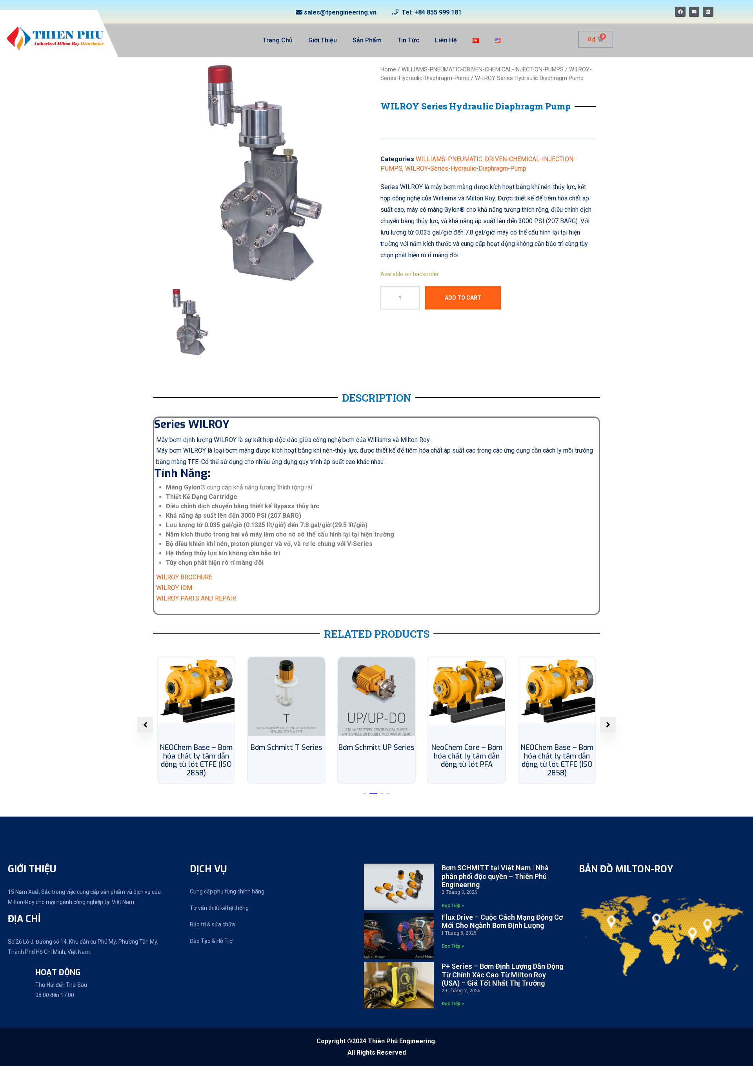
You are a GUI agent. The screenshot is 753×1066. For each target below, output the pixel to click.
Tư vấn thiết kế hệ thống (219, 908)
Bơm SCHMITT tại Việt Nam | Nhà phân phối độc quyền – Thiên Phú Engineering (495, 876)
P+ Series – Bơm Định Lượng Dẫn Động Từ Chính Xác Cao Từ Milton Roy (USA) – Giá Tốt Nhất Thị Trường (502, 974)
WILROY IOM (174, 587)
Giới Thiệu (322, 40)
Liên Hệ (446, 40)
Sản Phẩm (367, 40)
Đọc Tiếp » (453, 905)
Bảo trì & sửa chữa (212, 924)
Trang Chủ (278, 40)
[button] (364, 793)
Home (388, 69)
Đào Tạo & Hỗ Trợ (211, 941)
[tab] (190, 322)
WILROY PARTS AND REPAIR (196, 598)
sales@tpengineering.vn (340, 12)
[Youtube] (694, 12)
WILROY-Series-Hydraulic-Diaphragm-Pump (465, 168)
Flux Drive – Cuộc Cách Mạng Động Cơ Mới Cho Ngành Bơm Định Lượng (502, 921)
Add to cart (463, 298)
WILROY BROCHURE (184, 577)
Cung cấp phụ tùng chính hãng (227, 891)
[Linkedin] (708, 12)
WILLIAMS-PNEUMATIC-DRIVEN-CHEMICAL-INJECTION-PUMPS (483, 69)
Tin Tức (408, 40)
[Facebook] (680, 12)
